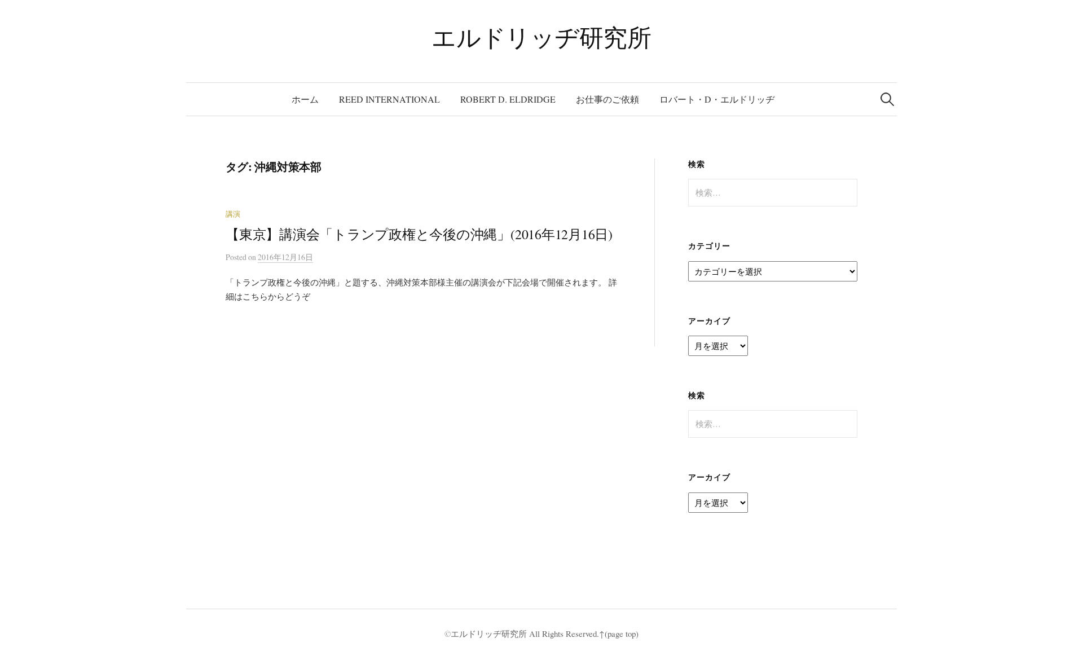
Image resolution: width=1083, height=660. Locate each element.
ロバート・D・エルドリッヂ (716, 99)
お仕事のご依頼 (607, 99)
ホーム (305, 99)
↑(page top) (619, 633)
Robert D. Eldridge (508, 99)
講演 (233, 214)
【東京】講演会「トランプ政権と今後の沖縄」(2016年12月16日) (419, 234)
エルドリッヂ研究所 (541, 37)
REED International (389, 99)
